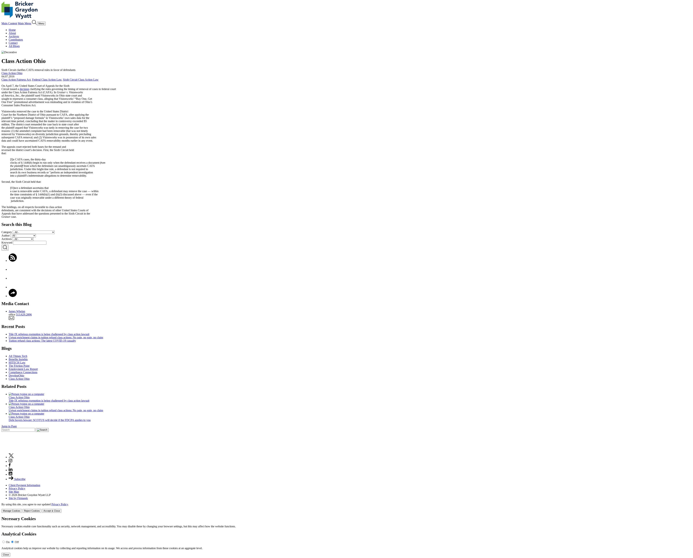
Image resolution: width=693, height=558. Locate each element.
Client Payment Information (24, 485)
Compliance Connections (23, 372)
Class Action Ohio (11, 73)
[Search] (34, 23)
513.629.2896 (24, 314)
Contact (13, 42)
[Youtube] (10, 474)
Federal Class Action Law (47, 79)
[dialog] (346, 508)
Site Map (14, 491)
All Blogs (14, 46)
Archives (14, 36)
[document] (346, 536)
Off (17, 542)
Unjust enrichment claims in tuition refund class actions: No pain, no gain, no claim (56, 337)
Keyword (6, 242)
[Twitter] (13, 278)
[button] (13, 295)
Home (12, 29)
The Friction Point (19, 365)
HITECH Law (17, 362)
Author (5, 235)
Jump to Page (9, 426)
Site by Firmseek (18, 498)
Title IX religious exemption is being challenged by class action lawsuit (49, 334)
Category (6, 232)
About (12, 33)
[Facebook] (13, 269)
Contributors (16, 39)
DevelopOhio (16, 375)
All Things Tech (18, 356)
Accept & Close (51, 510)
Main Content (9, 23)
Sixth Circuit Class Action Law (81, 79)
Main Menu (24, 23)
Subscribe (19, 479)
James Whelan (17, 311)
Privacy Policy (17, 488)
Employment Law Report (23, 369)
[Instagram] (11, 461)
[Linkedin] (10, 470)
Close (6, 554)
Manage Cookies (11, 510)
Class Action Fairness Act (16, 79)
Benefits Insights (18, 359)
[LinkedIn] (13, 287)
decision (24, 89)
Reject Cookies (32, 510)
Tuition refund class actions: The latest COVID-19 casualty (42, 340)
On (8, 542)
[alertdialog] (346, 536)
